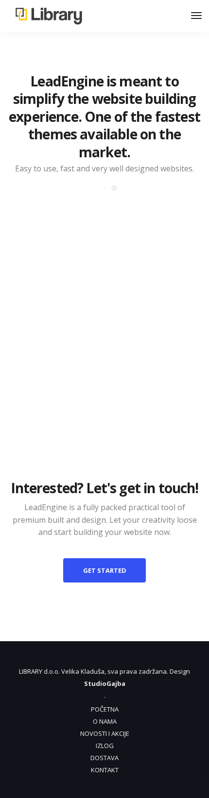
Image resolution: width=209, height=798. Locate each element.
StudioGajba (104, 683)
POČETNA (105, 709)
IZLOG (105, 745)
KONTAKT (105, 769)
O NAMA (105, 721)
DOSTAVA (104, 757)
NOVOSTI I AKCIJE (104, 733)
